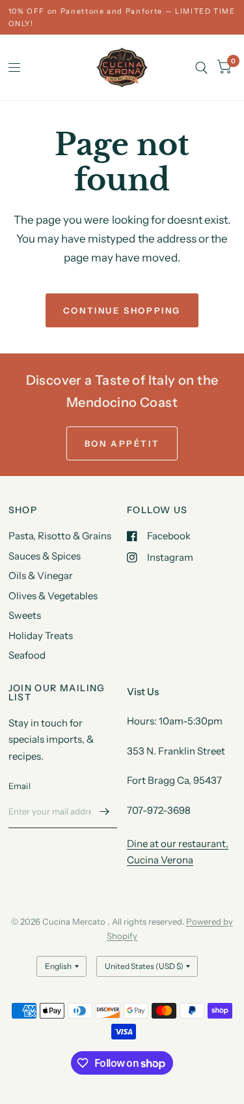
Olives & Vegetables (53, 595)
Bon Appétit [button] (122, 443)
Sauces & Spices (44, 556)
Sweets (24, 615)
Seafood (27, 655)
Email (19, 786)
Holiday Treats (40, 635)
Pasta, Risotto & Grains (59, 536)
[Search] (201, 67)
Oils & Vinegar (40, 575)
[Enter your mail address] (104, 811)
